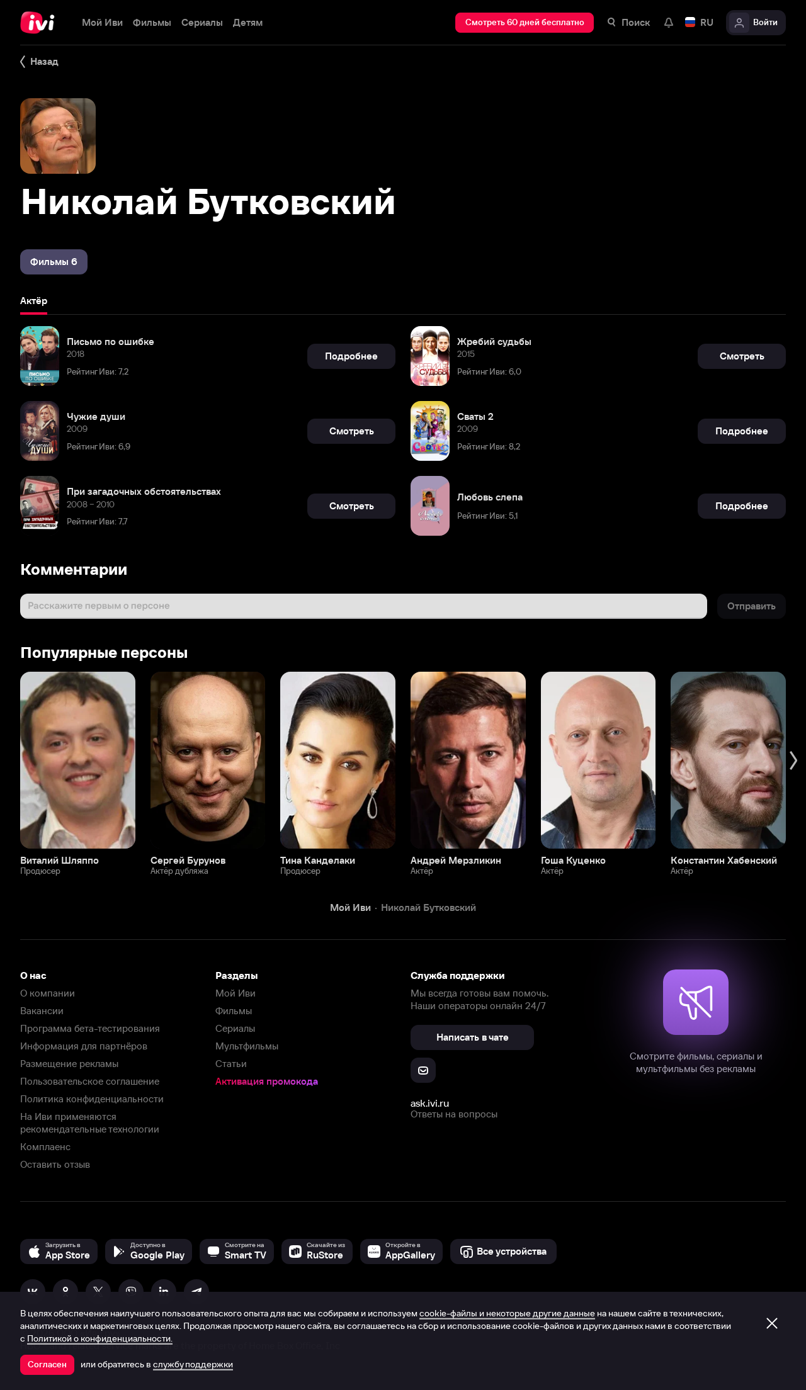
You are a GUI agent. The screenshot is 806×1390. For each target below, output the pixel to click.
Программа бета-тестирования (90, 1028)
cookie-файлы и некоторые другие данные (507, 1313)
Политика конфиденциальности (92, 1098)
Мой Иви (235, 993)
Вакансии (42, 1010)
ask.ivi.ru (430, 1103)
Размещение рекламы (69, 1063)
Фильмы (233, 1010)
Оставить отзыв (55, 1164)
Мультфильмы (246, 1046)
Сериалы (235, 1028)
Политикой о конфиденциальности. (100, 1338)
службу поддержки (193, 1364)
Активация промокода (266, 1081)
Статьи (231, 1063)
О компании (47, 993)
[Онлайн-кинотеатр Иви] (41, 23)
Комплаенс (45, 1146)
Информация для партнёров (83, 1046)
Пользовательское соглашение (89, 1081)
